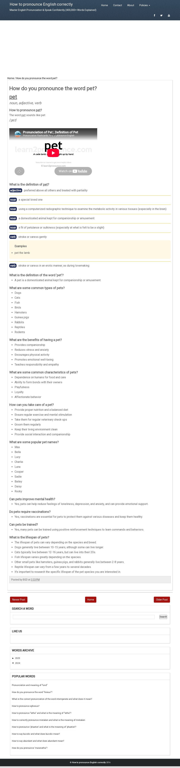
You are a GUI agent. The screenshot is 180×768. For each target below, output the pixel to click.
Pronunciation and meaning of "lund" (29, 685)
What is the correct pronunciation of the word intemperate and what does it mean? (52, 699)
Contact (117, 5)
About (130, 5)
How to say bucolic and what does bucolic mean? (36, 734)
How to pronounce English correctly (41, 4)
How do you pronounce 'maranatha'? (29, 748)
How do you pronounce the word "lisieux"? (32, 692)
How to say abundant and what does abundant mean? (38, 741)
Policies (143, 5)
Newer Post (18, 599)
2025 (17, 658)
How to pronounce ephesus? (25, 706)
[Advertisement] (90, 48)
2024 (17, 663)
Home (104, 5)
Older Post (162, 599)
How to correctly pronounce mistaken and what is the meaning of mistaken (48, 720)
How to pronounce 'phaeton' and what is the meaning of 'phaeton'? (44, 727)
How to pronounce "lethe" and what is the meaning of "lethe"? (41, 713)
